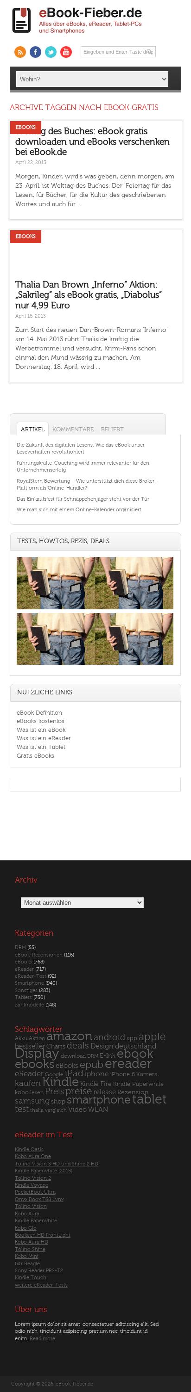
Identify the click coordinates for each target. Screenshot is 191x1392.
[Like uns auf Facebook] (35, 52)
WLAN (98, 1110)
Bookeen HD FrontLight (42, 1235)
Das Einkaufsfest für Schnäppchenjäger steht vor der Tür (83, 499)
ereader (128, 1064)
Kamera (147, 1074)
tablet (149, 1099)
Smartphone (29, 983)
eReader (24, 969)
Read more (42, 1339)
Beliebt (112, 428)
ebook (135, 1054)
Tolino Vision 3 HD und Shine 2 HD (56, 1164)
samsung (32, 1101)
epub (91, 1065)
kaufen (28, 1083)
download (73, 1056)
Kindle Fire (96, 1083)
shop (58, 1101)
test (22, 1109)
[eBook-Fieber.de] (77, 35)
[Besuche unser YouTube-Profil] (66, 52)
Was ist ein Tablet (41, 746)
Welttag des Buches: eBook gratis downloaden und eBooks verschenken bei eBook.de (92, 141)
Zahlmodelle (29, 1005)
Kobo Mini (26, 1256)
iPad (74, 1073)
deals (78, 1046)
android (109, 1037)
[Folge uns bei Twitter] (51, 52)
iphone (97, 1074)
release (105, 1092)
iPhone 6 (122, 1074)
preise (78, 1091)
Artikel (33, 428)
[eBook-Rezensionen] (56, 665)
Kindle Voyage (31, 1185)
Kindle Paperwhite (138, 1083)
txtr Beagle (27, 1264)
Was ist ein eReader (44, 738)
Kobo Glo (26, 1228)
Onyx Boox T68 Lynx (39, 1199)
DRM (20, 947)
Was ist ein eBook (41, 729)
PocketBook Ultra (35, 1192)
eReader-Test (30, 976)
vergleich (56, 1110)
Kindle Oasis (29, 1150)
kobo (22, 1092)
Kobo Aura (27, 1214)
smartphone (99, 1099)
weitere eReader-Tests (41, 1285)
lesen (37, 1092)
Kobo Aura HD (31, 1242)
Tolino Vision (31, 1206)
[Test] (56, 609)
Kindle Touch (30, 1278)
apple (152, 1037)
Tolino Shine (30, 1249)
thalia (37, 1110)
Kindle (60, 1081)
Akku (21, 1038)
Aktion (37, 1039)
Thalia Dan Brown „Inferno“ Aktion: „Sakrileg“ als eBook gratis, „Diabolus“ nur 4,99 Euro (88, 295)
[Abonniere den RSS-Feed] (20, 52)
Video (77, 1110)
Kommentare (73, 428)
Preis (54, 1091)
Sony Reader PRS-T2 (39, 1271)
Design (102, 1046)
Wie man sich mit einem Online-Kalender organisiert (79, 510)
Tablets (23, 997)
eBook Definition (39, 712)
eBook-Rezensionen (39, 955)
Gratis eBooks (35, 755)
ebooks (34, 1064)
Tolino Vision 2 (33, 1178)
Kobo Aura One (33, 1156)
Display (37, 1053)
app (132, 1038)
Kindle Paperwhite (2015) (43, 1171)
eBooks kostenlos (40, 720)
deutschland (135, 1046)
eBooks (26, 127)
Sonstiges (26, 990)
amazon (69, 1036)
